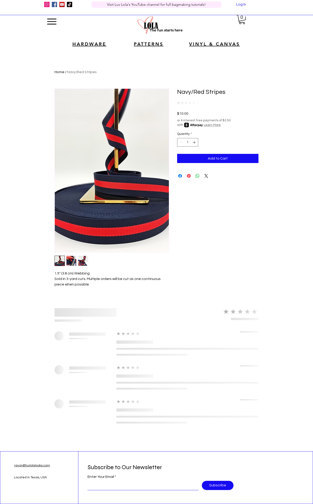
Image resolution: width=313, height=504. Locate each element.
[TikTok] (69, 4)
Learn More (212, 125)
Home (59, 72)
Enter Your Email (101, 477)
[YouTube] (62, 4)
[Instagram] (46, 4)
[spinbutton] (188, 142)
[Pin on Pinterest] (189, 176)
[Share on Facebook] (180, 176)
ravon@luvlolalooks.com (32, 465)
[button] (241, 19)
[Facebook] (54, 4)
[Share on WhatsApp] (197, 176)
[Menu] (51, 21)
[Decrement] (181, 142)
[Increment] (195, 142)
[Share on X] (206, 176)
